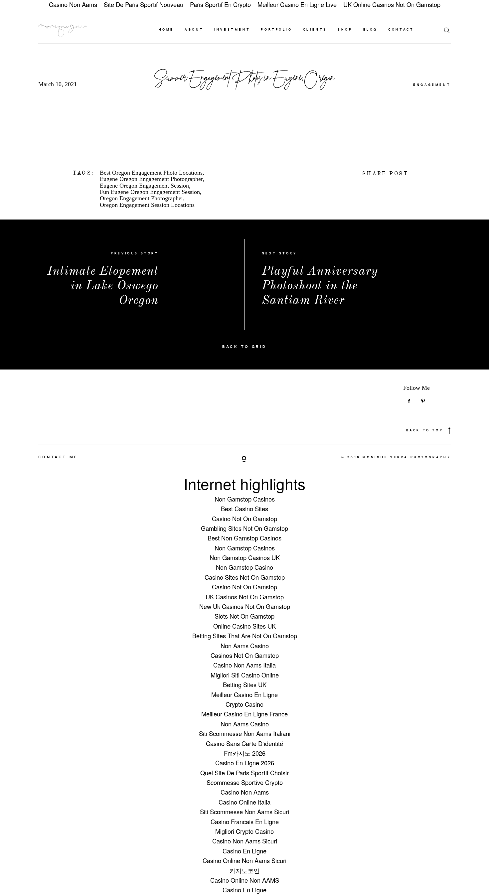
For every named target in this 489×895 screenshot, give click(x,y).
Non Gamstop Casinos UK (245, 557)
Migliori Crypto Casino (244, 831)
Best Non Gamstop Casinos (244, 537)
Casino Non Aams (245, 792)
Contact (401, 30)
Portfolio (276, 30)
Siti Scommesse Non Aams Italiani (244, 733)
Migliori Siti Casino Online (245, 675)
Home (166, 30)
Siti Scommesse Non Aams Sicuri (244, 811)
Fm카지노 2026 (244, 753)
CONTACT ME (58, 457)
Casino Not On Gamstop (244, 518)
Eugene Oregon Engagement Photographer (151, 179)
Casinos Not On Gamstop (245, 655)
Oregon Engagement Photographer (141, 198)
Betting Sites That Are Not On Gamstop (244, 635)
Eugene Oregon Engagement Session (144, 186)
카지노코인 (244, 870)
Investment (232, 30)
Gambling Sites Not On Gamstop (244, 528)
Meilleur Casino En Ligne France (244, 713)
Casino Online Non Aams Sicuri (244, 860)
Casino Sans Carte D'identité (244, 743)
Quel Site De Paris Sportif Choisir (244, 772)
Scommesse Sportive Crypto (245, 782)
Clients (315, 30)
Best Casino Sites (244, 508)
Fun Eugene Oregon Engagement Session (150, 192)
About (194, 30)
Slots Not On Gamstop (244, 616)
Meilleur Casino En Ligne (244, 694)
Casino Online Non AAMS (244, 880)
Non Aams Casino (245, 645)
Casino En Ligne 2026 (244, 762)
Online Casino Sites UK (244, 626)
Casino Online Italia (244, 802)
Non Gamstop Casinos (245, 499)
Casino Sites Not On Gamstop (245, 577)
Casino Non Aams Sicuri (244, 840)
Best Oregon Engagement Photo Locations (151, 173)
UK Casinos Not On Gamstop (245, 596)
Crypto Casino (244, 704)
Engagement (432, 85)
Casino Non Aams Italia (244, 665)
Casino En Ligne (244, 850)
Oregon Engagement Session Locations (147, 205)
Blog (370, 30)
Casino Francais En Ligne (245, 821)
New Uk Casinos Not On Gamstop (244, 606)
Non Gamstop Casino (244, 567)
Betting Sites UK (244, 684)
